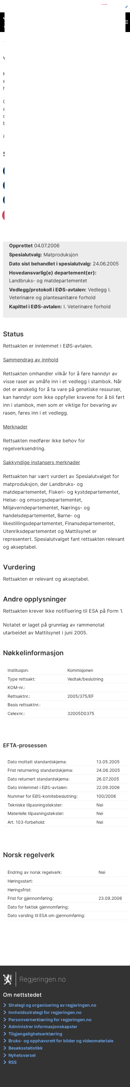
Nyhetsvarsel (22, 1055)
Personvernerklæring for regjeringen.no (50, 1019)
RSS (12, 1062)
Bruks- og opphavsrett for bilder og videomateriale (60, 1040)
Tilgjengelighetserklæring (35, 1033)
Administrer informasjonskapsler (42, 1026)
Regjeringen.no (42, 979)
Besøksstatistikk (25, 1047)
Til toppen (65, 957)
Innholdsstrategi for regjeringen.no (45, 1012)
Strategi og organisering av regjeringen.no (52, 1005)
